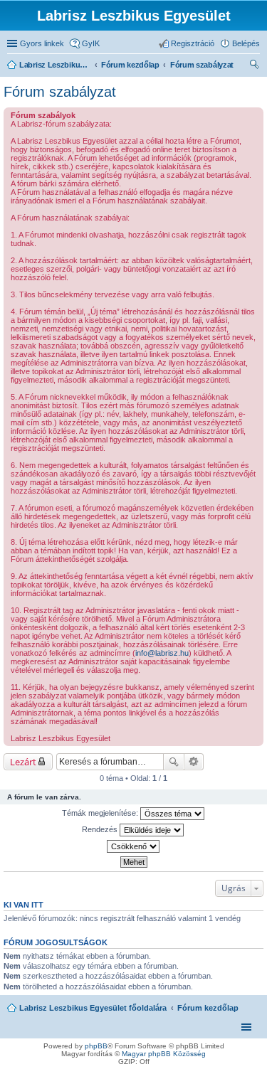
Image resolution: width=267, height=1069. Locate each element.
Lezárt (23, 761)
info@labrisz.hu (162, 653)
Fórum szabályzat (60, 92)
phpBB (96, 1046)
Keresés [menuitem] (254, 66)
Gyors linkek (42, 43)
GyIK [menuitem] (91, 43)
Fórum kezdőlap (208, 1008)
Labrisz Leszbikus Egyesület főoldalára (93, 1008)
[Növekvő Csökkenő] (133, 846)
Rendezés (101, 829)
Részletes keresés (194, 761)
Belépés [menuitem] (246, 43)
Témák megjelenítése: (101, 813)
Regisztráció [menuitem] (192, 43)
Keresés (173, 761)
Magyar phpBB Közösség (164, 1054)
